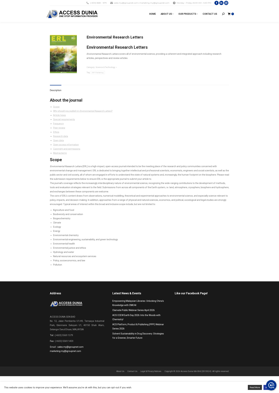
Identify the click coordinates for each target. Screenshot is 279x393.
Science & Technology (105, 67)
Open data (58, 140)
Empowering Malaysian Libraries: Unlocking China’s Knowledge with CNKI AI (138, 303)
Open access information (66, 144)
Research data (60, 136)
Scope (56, 106)
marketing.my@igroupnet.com (65, 351)
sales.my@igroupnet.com (70, 347)
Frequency (58, 123)
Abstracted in (60, 153)
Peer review (59, 128)
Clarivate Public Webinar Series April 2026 (133, 310)
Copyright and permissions (66, 149)
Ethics (56, 132)
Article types (59, 115)
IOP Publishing (98, 72)
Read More (255, 387)
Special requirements (64, 119)
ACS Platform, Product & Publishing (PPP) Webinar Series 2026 (138, 326)
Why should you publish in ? (83, 111)
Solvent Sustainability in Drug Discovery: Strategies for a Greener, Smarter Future (138, 335)
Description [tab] (55, 90)
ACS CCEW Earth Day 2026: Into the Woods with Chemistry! (136, 317)
